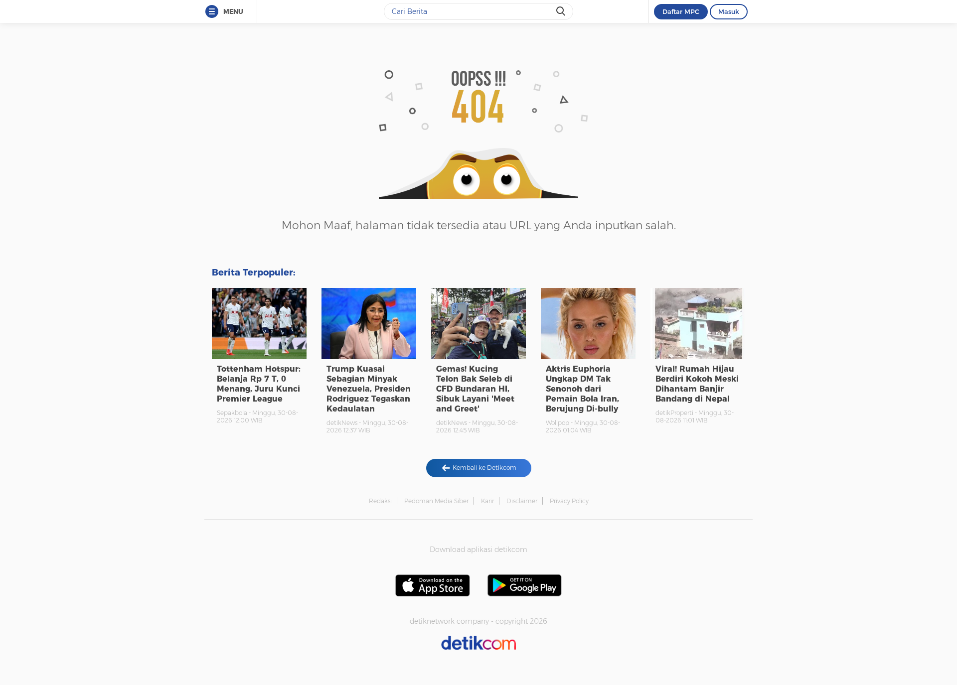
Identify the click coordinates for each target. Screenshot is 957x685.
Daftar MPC (680, 11)
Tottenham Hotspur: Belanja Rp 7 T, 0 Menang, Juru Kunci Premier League (259, 384)
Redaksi (380, 501)
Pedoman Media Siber (436, 501)
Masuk (728, 11)
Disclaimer (521, 501)
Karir (487, 501)
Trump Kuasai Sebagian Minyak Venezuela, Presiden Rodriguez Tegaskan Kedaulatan (368, 388)
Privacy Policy (569, 501)
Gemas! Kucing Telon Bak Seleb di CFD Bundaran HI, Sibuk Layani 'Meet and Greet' (475, 388)
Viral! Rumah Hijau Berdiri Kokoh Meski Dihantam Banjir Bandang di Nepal (697, 384)
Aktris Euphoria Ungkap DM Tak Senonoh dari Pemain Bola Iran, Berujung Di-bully (582, 388)
